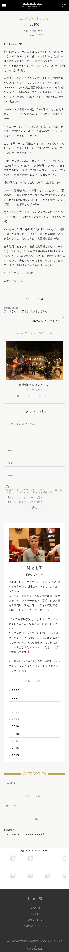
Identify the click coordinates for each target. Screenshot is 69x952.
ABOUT (35, 908)
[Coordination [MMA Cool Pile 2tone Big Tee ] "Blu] (8, 862)
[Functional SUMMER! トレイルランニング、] (60, 862)
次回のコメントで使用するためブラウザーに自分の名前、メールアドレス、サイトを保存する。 (34, 491)
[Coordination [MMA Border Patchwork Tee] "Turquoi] (26, 862)
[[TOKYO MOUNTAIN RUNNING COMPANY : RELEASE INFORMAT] (43, 862)
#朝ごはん (10, 806)
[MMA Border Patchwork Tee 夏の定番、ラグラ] (43, 880)
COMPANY (35, 920)
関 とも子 (39, 30)
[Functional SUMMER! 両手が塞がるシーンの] (8, 880)
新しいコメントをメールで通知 (26, 497)
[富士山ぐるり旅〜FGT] (34, 360)
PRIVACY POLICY (35, 926)
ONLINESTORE (64, 5)
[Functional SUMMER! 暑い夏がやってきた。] (60, 880)
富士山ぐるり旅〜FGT (34, 385)
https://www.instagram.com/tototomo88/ (25, 834)
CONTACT (36, 914)
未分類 (11, 783)
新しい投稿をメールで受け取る (26, 502)
